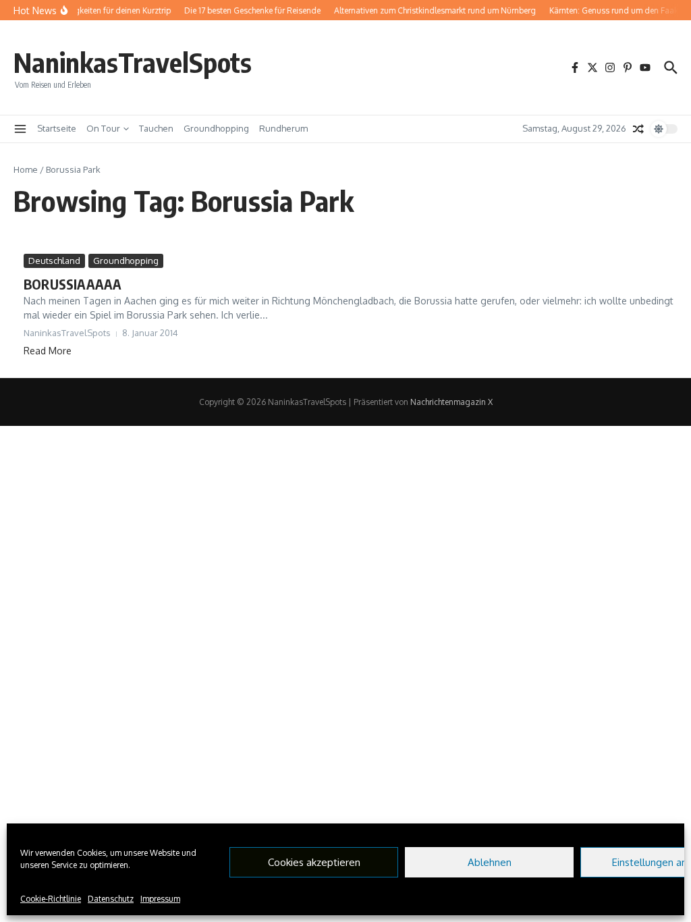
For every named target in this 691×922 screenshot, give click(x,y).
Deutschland (54, 260)
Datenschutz (111, 899)
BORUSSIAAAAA (72, 283)
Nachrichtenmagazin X (451, 402)
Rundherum (283, 128)
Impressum (160, 899)
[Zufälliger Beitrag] (638, 129)
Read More (48, 350)
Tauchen (156, 128)
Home (25, 169)
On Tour (103, 128)
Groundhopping (216, 128)
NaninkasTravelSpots (132, 62)
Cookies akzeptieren (314, 862)
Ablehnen (490, 862)
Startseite (56, 128)
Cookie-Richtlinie (50, 899)
